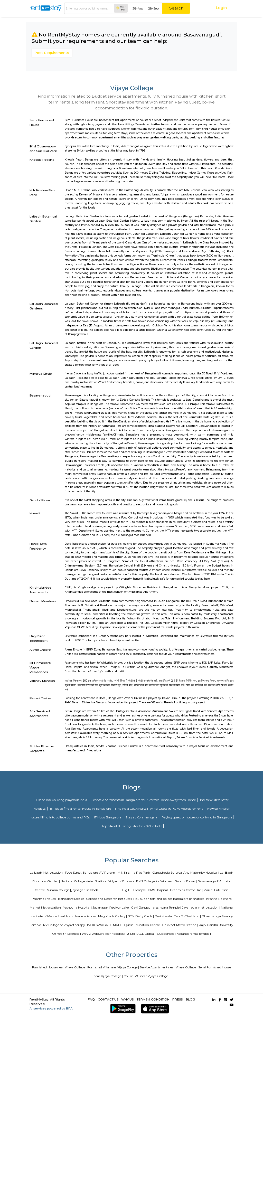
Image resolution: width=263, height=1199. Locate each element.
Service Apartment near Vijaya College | (169, 967)
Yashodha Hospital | (77, 907)
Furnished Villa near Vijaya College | (113, 967)
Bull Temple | (111, 890)
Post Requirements (51, 53)
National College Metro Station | (84, 881)
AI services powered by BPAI (51, 1008)
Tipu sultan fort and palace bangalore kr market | (169, 899)
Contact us (108, 999)
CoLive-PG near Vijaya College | (147, 976)
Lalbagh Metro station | (47, 872)
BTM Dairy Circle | (141, 916)
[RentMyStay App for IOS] (154, 1009)
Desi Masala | (164, 916)
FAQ (91, 999)
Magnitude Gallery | (112, 916)
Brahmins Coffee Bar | (186, 890)
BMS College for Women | (155, 881)
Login (221, 7)
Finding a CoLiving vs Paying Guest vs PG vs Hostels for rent (159, 808)
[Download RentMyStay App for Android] (122, 1009)
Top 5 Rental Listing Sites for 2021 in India (132, 826)
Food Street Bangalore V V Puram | (91, 872)
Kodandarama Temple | (193, 934)
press (177, 999)
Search (176, 8)
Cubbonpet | (166, 934)
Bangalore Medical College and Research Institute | (95, 899)
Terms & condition (153, 999)
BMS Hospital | (158, 890)
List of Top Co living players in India (62, 800)
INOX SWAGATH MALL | (105, 925)
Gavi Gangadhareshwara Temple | (156, 907)
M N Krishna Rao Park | (134, 872)
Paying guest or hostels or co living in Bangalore (197, 817)
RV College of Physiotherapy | (64, 925)
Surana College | (59, 890)
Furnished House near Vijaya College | (59, 967)
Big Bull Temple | (134, 890)
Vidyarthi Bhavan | (121, 881)
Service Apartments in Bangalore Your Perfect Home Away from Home (143, 800)
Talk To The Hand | (187, 916)
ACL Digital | (146, 934)
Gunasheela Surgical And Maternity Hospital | (185, 872)
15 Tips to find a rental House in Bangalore (81, 808)
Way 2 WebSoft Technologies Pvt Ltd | (109, 934)
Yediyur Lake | (120, 907)
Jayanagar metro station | (201, 907)
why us (127, 999)
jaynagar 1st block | (85, 890)
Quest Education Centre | (142, 925)
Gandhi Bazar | (185, 881)
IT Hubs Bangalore (108, 817)
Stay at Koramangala (142, 817)
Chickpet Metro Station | (180, 925)
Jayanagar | (101, 907)
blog (190, 999)
